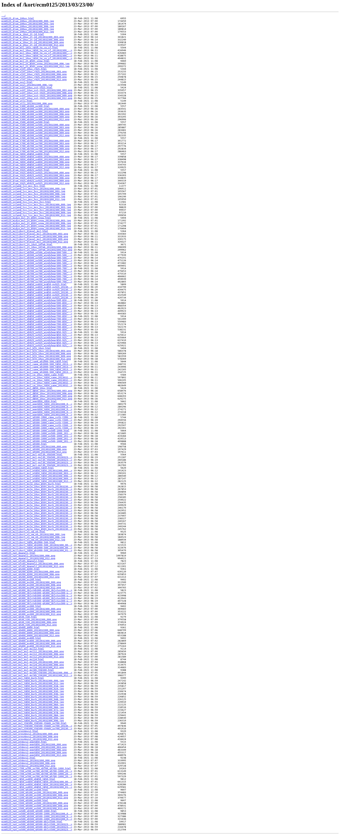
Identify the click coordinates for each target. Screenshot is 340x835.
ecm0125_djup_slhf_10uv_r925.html (24, 69)
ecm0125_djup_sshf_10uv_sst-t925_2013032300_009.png (36, 95)
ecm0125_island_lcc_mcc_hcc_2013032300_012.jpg (33, 199)
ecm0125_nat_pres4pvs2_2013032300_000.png (29, 734)
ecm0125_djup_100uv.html (17, 18)
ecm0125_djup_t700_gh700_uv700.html (25, 138)
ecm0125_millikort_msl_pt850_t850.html (27, 468)
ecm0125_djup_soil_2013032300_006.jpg (26, 85)
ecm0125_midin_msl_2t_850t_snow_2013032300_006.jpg (36, 223)
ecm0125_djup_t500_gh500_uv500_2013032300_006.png (35, 130)
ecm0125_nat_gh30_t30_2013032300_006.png (29, 622)
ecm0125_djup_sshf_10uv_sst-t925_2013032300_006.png (36, 92)
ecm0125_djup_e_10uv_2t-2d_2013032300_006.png (32, 39)
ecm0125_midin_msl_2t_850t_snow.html (26, 218)
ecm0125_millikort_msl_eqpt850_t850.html (29, 401)
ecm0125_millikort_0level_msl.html (24, 231)
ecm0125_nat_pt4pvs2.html (18, 757)
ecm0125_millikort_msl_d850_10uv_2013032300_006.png (36, 393)
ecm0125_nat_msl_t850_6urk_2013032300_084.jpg (32, 715)
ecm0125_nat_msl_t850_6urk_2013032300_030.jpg (32, 691)
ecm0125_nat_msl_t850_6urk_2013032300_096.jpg (32, 720)
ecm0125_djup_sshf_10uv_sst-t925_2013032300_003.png (36, 90)
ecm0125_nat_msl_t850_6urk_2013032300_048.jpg (32, 699)
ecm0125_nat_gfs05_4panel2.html (22, 561)
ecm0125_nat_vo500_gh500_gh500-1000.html (29, 811)
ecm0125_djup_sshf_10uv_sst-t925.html (26, 87)
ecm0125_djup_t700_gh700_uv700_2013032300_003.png (35, 143)
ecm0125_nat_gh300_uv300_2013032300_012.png (31, 614)
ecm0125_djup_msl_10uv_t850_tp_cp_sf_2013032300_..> (36, 50)
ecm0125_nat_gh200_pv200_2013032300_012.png (31, 587)
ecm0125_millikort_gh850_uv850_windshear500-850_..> (36, 303)
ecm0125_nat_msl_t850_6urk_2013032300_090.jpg (32, 718)
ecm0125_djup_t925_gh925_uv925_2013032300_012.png (35, 183)
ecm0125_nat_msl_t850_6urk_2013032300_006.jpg (32, 680)
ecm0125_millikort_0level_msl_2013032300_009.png (34, 239)
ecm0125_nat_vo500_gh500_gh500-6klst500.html (31, 821)
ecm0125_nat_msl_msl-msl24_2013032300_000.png (32, 662)
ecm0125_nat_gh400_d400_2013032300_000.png (30, 630)
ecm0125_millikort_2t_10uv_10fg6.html (26, 244)
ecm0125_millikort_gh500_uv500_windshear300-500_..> (36, 255)
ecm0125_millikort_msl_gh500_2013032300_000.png (34, 446)
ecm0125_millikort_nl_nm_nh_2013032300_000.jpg (33, 534)
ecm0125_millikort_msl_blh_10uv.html (26, 348)
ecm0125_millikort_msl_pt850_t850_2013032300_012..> (36, 481)
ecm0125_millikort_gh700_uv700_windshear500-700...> (36, 268)
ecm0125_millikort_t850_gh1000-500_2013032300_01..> (36, 550)
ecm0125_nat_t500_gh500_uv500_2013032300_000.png (34, 803)
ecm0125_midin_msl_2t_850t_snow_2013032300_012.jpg (36, 228)
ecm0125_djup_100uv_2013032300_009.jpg (27, 29)
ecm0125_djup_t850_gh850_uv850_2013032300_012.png (35, 167)
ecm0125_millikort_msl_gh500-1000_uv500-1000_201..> (36, 433)
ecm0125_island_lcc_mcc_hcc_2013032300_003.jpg (33, 191)
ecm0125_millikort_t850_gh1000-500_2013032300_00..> (36, 545)
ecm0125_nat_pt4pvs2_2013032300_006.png (28, 763)
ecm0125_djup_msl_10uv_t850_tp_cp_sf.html (29, 47)
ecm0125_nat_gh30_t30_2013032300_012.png (29, 624)
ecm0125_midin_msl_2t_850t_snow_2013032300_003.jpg (36, 220)
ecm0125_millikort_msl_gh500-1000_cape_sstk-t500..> (36, 417)
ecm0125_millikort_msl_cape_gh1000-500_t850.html (34, 361)
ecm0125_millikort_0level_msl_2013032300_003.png (34, 233)
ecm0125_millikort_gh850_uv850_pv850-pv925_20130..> (36, 287)
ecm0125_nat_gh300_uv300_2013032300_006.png (31, 611)
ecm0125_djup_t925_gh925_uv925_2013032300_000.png (35, 172)
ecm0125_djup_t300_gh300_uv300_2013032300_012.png (35, 119)
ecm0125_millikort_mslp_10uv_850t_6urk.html (31, 483)
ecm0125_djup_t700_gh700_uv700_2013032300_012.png (35, 151)
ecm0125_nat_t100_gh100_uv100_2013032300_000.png (34, 792)
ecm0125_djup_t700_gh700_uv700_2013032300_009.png (35, 148)
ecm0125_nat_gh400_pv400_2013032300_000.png (31, 640)
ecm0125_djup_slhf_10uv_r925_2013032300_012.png (34, 79)
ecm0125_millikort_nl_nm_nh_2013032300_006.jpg (33, 537)
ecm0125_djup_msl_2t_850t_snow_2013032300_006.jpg (35, 63)
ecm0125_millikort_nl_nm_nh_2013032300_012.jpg (33, 539)
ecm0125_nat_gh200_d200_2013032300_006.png (30, 574)
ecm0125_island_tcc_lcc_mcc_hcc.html (26, 202)
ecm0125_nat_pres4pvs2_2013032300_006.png (29, 736)
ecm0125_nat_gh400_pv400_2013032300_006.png (31, 643)
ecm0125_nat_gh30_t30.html (19, 616)
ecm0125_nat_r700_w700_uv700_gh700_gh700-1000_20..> (36, 771)
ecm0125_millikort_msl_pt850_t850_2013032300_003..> (36, 473)
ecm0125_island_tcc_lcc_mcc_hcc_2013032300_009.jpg (36, 212)
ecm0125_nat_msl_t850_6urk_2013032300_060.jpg (32, 704)
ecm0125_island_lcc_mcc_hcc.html (23, 186)
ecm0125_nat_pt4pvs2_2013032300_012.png (28, 765)
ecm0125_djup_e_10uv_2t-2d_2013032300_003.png (32, 37)
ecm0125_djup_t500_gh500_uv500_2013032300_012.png (35, 135)
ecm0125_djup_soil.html (17, 82)
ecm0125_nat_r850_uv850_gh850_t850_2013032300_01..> (36, 787)
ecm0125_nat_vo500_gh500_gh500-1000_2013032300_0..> (36, 813)
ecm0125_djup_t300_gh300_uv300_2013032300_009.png (35, 116)
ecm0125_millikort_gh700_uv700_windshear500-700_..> (36, 271)
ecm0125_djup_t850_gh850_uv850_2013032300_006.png (35, 162)
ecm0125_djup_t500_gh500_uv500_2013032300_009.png (35, 132)
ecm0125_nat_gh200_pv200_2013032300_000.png (31, 582)
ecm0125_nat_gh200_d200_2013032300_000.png (30, 571)
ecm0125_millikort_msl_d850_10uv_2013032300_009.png (36, 396)
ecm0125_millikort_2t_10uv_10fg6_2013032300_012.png (36, 249)
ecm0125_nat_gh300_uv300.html (21, 606)
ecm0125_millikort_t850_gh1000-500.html (28, 542)
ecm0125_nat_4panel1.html (18, 553)
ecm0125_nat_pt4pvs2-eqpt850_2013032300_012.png (34, 755)
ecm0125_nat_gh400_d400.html (20, 627)
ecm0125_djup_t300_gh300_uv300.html (25, 106)
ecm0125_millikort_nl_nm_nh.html (23, 531)
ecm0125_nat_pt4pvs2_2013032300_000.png (28, 760)
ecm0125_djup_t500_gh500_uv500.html (25, 122)
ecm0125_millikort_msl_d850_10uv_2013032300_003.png (36, 390)
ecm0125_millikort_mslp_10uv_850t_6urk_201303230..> (36, 486)
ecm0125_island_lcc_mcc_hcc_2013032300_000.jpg (33, 188)
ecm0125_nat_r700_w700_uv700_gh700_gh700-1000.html (36, 768)
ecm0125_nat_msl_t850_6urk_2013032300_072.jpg (32, 710)
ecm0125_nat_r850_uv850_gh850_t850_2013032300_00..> (36, 781)
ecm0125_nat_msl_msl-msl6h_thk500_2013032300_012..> (36, 675)
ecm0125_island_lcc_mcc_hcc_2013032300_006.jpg (33, 194)
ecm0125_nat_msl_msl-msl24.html (22, 659)
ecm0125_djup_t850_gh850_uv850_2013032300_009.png (35, 164)
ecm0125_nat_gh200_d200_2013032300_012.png (30, 577)
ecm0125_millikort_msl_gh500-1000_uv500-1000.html (35, 430)
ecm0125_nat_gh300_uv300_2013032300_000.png (31, 608)
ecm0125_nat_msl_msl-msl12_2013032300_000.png (32, 651)
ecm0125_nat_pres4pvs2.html (19, 731)
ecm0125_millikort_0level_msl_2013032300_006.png (34, 236)
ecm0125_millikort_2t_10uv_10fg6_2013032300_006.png (36, 247)
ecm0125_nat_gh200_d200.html (20, 569)
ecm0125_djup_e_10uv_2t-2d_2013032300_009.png (32, 42)
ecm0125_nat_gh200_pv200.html (21, 579)
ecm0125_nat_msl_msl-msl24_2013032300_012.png (32, 667)
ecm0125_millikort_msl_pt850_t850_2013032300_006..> (36, 476)
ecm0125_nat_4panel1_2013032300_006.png (28, 555)
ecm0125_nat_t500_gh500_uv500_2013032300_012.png (34, 808)
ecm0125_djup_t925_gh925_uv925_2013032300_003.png (35, 175)
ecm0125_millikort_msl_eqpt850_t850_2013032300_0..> (36, 404)
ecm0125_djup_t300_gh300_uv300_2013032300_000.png (35, 108)
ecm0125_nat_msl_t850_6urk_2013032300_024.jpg (32, 688)
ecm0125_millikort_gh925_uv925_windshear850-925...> (36, 332)
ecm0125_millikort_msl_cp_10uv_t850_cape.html (32, 374)
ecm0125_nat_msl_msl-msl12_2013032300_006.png (32, 654)
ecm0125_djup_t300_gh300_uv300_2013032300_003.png (35, 111)
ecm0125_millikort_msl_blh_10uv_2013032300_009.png (36, 356)
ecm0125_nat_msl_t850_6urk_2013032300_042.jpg (32, 696)
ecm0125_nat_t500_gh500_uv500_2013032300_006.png (34, 805)
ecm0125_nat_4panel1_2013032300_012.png (28, 558)
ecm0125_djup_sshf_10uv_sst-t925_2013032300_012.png (36, 98)
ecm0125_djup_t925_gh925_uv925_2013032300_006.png (35, 178)
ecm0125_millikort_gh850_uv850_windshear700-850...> (36, 316)
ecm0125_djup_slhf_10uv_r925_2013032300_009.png (34, 77)
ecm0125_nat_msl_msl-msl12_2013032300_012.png (32, 656)
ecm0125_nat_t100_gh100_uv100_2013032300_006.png (34, 795)
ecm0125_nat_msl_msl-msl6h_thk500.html (27, 670)
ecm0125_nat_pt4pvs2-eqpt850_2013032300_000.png (34, 744)
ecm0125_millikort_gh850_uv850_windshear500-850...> (36, 300)
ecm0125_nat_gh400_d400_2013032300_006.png (30, 632)
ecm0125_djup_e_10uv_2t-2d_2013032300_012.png (32, 45)
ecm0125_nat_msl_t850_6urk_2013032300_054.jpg (32, 702)
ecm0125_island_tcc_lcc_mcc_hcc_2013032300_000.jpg (36, 204)
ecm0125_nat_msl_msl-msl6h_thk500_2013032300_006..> (36, 672)
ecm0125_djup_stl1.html (17, 100)
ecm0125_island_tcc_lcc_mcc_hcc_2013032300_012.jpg (36, 215)
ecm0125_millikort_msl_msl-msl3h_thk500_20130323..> (36, 457)
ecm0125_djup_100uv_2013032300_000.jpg (27, 21)
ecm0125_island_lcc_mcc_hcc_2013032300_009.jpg (33, 196)
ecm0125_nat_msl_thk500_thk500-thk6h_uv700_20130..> (36, 726)
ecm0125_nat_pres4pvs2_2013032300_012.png (29, 739)
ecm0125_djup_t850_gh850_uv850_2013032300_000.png (35, 156)
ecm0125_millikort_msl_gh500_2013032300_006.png (34, 449)
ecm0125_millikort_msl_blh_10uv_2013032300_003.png (36, 350)
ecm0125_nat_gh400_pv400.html (21, 638)
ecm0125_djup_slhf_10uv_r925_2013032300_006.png (34, 74)
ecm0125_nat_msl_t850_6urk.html (22, 678)
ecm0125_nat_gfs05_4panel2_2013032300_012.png (32, 566)
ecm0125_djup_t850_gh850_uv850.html (25, 154)
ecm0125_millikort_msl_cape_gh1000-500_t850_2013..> (36, 364)
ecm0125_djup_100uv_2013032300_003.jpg (27, 23)
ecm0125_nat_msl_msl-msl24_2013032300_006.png (32, 664)
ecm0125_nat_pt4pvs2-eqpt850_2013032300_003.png (34, 747)
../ (3, 15)
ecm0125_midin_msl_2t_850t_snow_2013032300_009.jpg (36, 225)
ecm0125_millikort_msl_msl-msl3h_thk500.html (31, 454)
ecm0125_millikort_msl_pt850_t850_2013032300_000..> (36, 470)
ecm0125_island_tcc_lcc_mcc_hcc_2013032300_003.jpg (36, 207)
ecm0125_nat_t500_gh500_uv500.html (24, 800)
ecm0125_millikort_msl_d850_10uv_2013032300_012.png (36, 398)
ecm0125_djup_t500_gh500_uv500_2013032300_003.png (35, 127)
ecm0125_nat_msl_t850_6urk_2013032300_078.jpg (32, 712)
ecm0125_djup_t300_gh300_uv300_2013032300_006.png (35, 114)
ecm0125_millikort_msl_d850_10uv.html (26, 388)
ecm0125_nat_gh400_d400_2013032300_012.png (30, 635)
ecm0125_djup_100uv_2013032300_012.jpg (27, 31)
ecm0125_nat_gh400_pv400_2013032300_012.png (31, 646)
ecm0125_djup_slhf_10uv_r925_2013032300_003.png (34, 71)
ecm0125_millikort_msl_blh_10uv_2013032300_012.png (36, 358)
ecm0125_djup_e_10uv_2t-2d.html (22, 34)
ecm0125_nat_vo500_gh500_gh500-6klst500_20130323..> (36, 824)
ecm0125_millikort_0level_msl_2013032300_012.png (34, 241)
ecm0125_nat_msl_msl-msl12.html (22, 648)
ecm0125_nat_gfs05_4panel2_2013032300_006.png (32, 563)
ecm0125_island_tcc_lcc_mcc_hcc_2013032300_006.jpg (36, 210)
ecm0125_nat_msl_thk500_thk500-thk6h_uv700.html (34, 723)
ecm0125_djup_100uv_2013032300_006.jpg (27, 26)
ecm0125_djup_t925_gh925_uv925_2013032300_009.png (35, 180)
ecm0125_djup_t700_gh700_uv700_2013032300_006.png (35, 146)
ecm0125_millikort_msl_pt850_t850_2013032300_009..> (36, 478)
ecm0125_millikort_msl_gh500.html (24, 444)
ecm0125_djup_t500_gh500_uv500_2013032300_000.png (35, 124)
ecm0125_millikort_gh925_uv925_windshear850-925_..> (36, 335)
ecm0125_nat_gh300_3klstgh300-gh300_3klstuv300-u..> (36, 590)
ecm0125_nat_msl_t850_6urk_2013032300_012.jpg (32, 683)
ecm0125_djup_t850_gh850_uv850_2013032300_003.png (35, 159)
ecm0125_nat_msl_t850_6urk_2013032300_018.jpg (32, 686)
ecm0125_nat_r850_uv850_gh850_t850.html (28, 779)
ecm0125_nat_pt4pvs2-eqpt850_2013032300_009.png (34, 752)
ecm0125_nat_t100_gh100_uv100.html (24, 789)
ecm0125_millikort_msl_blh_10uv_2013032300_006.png (36, 353)
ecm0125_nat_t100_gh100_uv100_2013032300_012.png (34, 797)
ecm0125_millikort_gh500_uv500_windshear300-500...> (36, 252)
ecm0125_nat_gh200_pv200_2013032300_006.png (31, 585)
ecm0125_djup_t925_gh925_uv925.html (25, 170)
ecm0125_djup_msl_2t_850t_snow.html (25, 61)
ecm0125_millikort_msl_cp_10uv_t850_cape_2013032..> (36, 377)
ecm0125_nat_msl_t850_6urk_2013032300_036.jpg (32, 694)
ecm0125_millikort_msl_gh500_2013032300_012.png (34, 452)
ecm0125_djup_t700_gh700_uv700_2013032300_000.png (35, 140)
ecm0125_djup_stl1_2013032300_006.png (26, 103)
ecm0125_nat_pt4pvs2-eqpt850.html (24, 741)
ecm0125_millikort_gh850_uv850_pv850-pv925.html (34, 284)
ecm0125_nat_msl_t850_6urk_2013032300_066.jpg (32, 707)
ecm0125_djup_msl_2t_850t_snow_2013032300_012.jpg (35, 66)
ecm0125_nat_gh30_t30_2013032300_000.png (29, 619)
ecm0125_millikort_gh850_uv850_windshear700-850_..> (36, 319)
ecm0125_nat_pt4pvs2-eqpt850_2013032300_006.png (34, 749)
